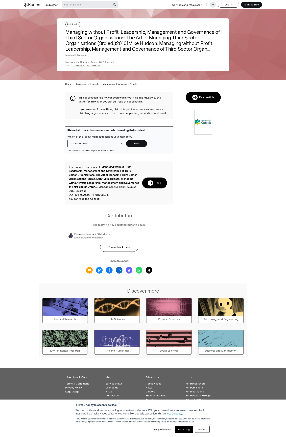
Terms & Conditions (77, 383)
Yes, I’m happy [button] (184, 429)
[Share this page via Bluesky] (99, 270)
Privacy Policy (73, 387)
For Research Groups (198, 395)
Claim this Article (119, 247)
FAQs (108, 391)
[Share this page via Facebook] (109, 270)
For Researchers (195, 383)
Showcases (81, 84)
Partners (150, 399)
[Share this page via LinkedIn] (119, 270)
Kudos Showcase (196, 399)
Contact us (112, 395)
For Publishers (194, 387)
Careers (150, 391)
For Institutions (195, 391)
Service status (113, 383)
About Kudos (153, 383)
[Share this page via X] (149, 270)
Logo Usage (72, 391)
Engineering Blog (156, 395)
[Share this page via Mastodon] (129, 270)
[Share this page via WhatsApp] (139, 270)
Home (68, 84)
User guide (111, 387)
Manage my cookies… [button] (163, 429)
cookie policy (174, 413)
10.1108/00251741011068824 (85, 65)
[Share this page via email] (89, 270)
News (148, 387)
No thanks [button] (202, 429)
